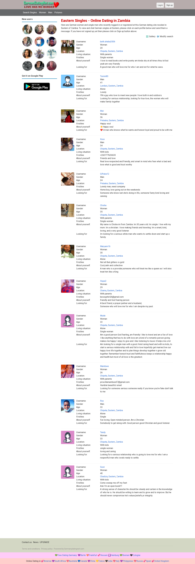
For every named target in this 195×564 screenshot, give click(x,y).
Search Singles (30, 12)
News (35, 542)
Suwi (102, 467)
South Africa (60, 561)
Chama (103, 290)
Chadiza (104, 476)
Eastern (111, 51)
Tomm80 (104, 76)
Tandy (103, 432)
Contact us (27, 542)
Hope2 (103, 281)
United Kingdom (161, 561)
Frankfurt (93, 555)
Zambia (119, 51)
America (47, 561)
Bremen (125, 555)
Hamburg (115, 555)
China (92, 561)
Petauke (104, 120)
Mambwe (104, 366)
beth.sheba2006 (107, 41)
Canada (83, 561)
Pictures (58, 12)
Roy (102, 401)
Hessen (104, 555)
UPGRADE (44, 542)
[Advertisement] (39, 132)
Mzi (102, 111)
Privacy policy (47, 549)
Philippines (128, 561)
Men (50, 12)
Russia (139, 561)
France (101, 561)
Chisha (103, 205)
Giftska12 (104, 174)
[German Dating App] (37, 82)
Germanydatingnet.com (74, 549)
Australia (73, 561)
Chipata (103, 51)
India (110, 561)
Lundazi (103, 86)
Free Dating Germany (67, 555)
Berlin (83, 555)
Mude (102, 315)
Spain (148, 561)
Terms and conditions (31, 549)
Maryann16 (105, 246)
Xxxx (102, 139)
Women (42, 12)
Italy (118, 561)
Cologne (136, 555)
